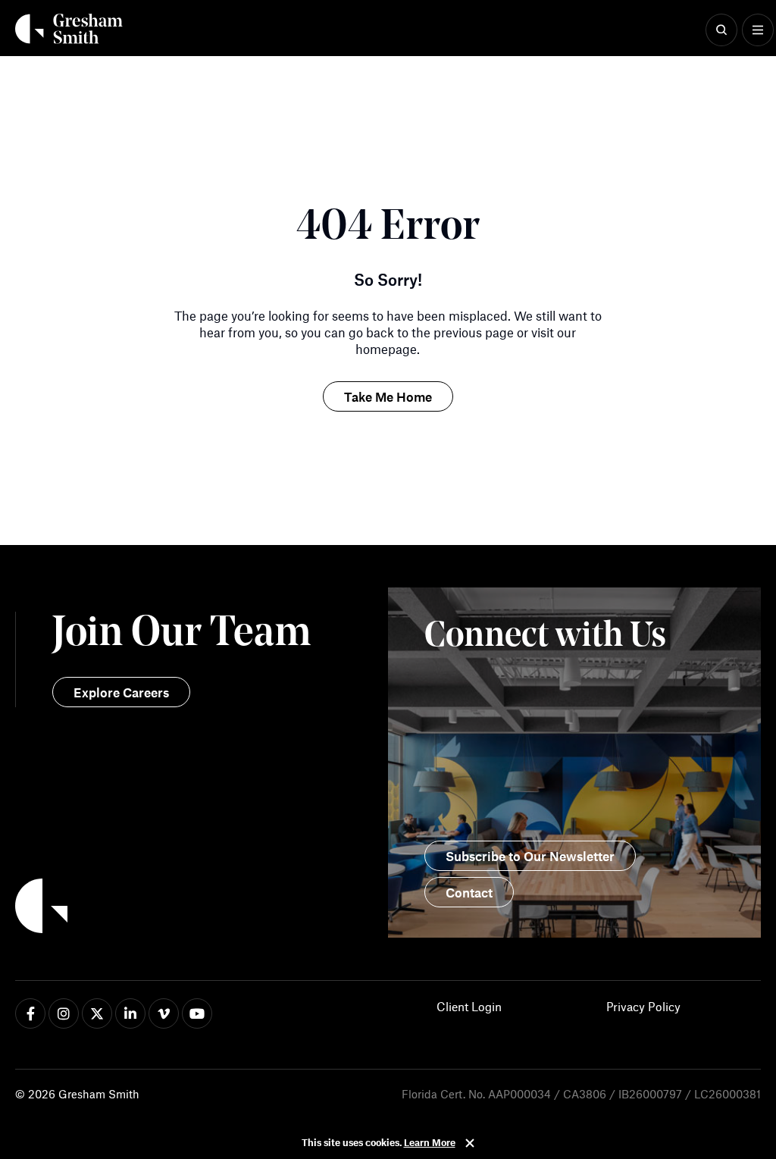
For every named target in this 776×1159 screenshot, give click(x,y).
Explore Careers (121, 692)
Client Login (469, 1006)
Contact (469, 892)
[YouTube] (197, 1013)
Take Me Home (388, 396)
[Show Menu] (758, 30)
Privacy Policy (643, 1006)
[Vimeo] (164, 1013)
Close (470, 1143)
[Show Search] (721, 30)
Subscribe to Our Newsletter (530, 855)
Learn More (429, 1142)
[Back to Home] (201, 908)
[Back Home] (69, 29)
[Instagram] (63, 1013)
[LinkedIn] (130, 1013)
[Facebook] (30, 1013)
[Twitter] (97, 1013)
